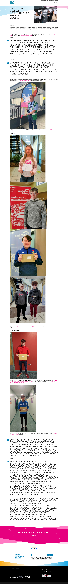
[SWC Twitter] (49, 569)
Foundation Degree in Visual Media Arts (26, 35)
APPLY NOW (34, 535)
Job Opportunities (54, 0)
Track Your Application (13, 569)
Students (42, 0)
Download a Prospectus (32, 569)
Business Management (35, 326)
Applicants (49, 0)
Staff (46, 0)
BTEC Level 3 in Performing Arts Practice (23, 57)
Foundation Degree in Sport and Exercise (49, 77)
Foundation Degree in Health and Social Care (24, 80)
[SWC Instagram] (46, 569)
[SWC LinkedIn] (44, 569)
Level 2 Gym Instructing (20, 326)
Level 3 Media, (55, 325)
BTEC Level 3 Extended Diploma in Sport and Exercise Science (43, 76)
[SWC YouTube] (42, 569)
